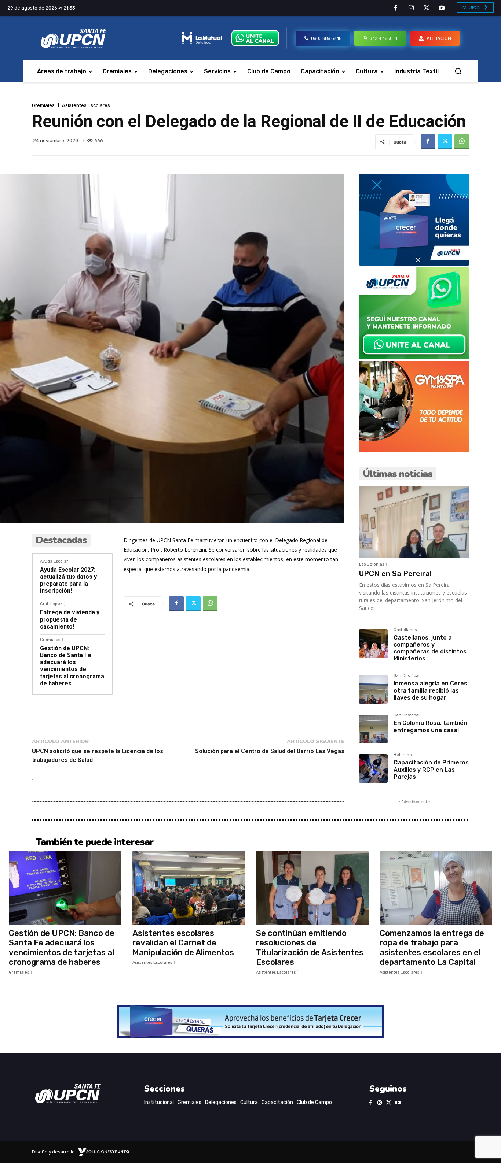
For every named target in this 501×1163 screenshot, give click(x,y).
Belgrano (403, 755)
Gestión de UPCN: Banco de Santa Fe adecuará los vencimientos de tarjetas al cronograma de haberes (72, 666)
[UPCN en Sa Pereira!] (414, 522)
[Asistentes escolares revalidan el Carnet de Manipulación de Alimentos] (188, 888)
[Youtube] (441, 8)
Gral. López (51, 604)
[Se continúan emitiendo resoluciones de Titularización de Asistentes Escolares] (312, 888)
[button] (458, 71)
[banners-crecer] (414, 263)
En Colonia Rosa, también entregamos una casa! (430, 726)
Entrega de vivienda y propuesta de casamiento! (69, 619)
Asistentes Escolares (86, 105)
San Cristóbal (407, 676)
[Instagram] (411, 8)
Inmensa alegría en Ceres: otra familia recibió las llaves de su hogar (431, 690)
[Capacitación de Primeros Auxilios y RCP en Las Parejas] (373, 768)
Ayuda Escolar (54, 561)
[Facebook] (396, 8)
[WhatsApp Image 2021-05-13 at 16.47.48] (414, 450)
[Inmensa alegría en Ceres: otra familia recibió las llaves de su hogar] (373, 689)
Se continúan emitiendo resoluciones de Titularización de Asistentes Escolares (309, 947)
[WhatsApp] (461, 141)
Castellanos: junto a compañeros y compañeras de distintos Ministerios (430, 648)
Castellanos (405, 630)
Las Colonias (371, 564)
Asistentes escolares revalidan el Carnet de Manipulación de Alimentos (183, 943)
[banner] (414, 356)
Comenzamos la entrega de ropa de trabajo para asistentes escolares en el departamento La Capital (432, 947)
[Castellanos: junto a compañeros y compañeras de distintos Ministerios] (373, 643)
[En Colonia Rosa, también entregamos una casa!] (373, 729)
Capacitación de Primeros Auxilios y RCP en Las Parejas (431, 769)
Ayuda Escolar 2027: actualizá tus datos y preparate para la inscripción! (68, 580)
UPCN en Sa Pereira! (395, 573)
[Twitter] (426, 8)
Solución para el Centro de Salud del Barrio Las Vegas (269, 751)
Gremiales (43, 105)
